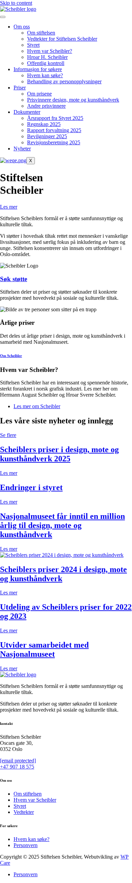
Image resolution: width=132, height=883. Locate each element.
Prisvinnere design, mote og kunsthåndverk (73, 100)
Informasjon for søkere (38, 69)
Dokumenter (27, 112)
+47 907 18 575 (17, 767)
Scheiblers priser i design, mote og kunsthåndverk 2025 (59, 454)
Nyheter (22, 148)
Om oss (22, 26)
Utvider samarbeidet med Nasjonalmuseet (44, 649)
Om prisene (39, 94)
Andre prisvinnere (46, 106)
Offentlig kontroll (45, 63)
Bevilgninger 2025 (47, 136)
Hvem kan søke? (45, 75)
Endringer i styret (31, 487)
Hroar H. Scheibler (47, 57)
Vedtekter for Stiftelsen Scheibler (62, 39)
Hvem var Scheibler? (49, 51)
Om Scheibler (11, 356)
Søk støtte (13, 278)
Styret (33, 45)
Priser (20, 87)
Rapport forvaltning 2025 (54, 130)
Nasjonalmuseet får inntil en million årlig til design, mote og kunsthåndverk (62, 525)
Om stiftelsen (41, 33)
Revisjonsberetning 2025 (53, 142)
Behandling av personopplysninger (64, 81)
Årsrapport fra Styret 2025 (55, 118)
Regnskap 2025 (44, 124)
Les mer (8, 473)
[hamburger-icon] (2, 17)
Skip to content (16, 3)
